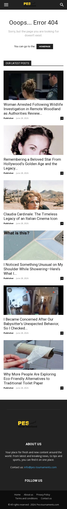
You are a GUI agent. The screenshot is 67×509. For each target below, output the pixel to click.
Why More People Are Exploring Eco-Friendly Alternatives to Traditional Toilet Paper (30, 378)
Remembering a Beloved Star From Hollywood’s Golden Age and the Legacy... (32, 163)
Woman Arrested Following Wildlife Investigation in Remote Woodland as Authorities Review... (33, 109)
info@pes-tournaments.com (40, 467)
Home (17, 494)
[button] (6, 5)
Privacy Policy (43, 494)
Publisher (9, 118)
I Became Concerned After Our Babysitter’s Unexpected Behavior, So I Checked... (31, 323)
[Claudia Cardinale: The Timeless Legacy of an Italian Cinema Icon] (33, 195)
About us (28, 494)
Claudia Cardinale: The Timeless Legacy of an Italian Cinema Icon (30, 216)
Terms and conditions (26, 498)
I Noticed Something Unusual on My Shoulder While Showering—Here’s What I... (33, 269)
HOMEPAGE (44, 46)
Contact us (46, 498)
